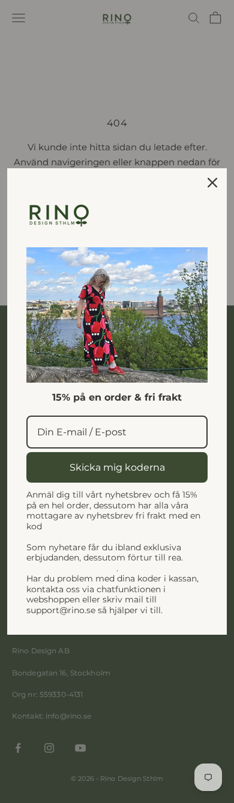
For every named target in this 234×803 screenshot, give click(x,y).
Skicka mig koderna (117, 467)
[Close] (212, 182)
